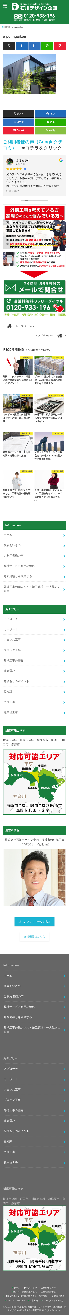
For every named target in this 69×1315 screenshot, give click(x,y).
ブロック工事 (12, 650)
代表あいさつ (12, 545)
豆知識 (8, 691)
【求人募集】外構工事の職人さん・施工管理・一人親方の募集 (34, 1296)
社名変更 (34, 1300)
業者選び (9, 670)
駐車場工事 (11, 712)
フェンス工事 (12, 639)
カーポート (11, 629)
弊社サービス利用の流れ (19, 565)
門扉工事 (9, 701)
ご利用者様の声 (14, 555)
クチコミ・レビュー (15, 1300)
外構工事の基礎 (14, 660)
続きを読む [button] (12, 191)
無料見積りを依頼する (18, 576)
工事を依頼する (48, 1292)
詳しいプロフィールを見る (34, 921)
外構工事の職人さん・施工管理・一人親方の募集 (32, 589)
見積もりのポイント (16, 681)
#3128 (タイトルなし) (52, 1300)
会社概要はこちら (34, 936)
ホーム (8, 534)
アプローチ (11, 618)
